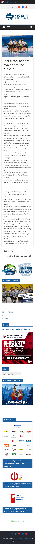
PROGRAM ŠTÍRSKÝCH (16, 329)
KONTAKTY (5, 318)
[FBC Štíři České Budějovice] (4, 27)
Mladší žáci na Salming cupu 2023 (19, 256)
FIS (2, 315)
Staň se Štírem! (9, 251)
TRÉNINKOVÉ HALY (8, 312)
